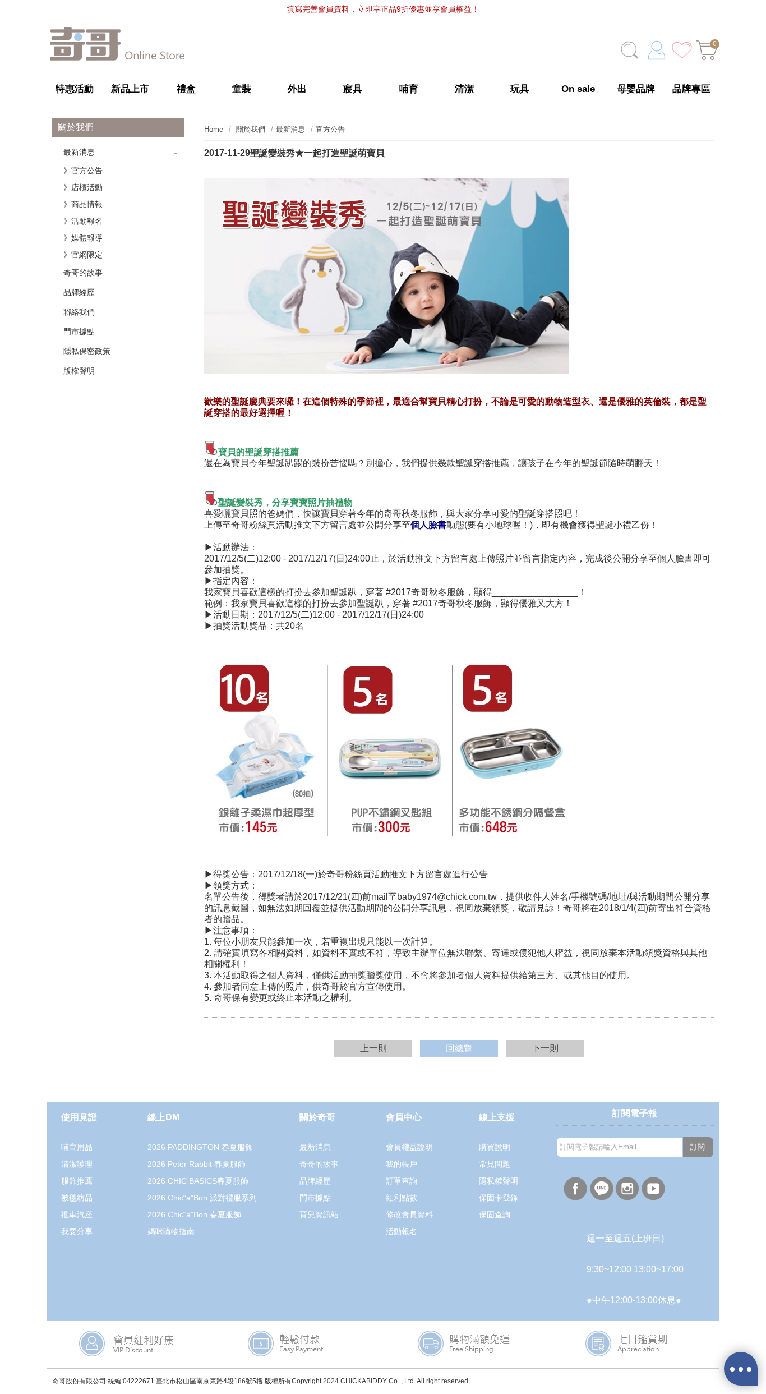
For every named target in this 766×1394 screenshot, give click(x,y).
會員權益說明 (409, 1147)
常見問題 (494, 1164)
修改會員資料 (409, 1214)
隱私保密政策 (86, 351)
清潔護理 (77, 1164)
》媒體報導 (83, 237)
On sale (578, 89)
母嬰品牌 (636, 89)
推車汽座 (77, 1214)
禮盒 (186, 89)
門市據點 (79, 331)
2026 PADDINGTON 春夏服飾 (200, 1147)
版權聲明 (79, 370)
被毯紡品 (77, 1197)
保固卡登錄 (498, 1197)
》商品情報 (83, 204)
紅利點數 (401, 1197)
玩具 (519, 89)
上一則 (373, 1048)
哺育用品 (77, 1147)
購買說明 (494, 1147)
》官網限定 (83, 254)
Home (213, 129)
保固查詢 (494, 1214)
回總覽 (459, 1048)
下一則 (545, 1048)
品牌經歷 (79, 292)
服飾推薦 (77, 1180)
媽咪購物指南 (171, 1231)
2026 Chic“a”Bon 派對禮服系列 (202, 1197)
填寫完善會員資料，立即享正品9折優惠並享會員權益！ (383, 8)
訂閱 (697, 1147)
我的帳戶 (401, 1164)
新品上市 (130, 89)
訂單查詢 (401, 1180)
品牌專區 (691, 89)
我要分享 (77, 1231)
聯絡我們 (79, 311)
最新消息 (79, 152)
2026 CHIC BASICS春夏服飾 (197, 1180)
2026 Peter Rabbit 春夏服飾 (196, 1164)
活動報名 (401, 1231)
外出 (297, 89)
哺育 (408, 89)
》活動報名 (83, 221)
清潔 (464, 89)
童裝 (241, 89)
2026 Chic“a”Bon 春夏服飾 (194, 1214)
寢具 (352, 89)
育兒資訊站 (319, 1214)
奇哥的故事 (83, 272)
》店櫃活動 (83, 187)
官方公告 (330, 129)
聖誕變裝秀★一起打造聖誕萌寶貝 (294, 153)
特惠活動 (75, 89)
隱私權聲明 (498, 1180)
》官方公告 (83, 170)
